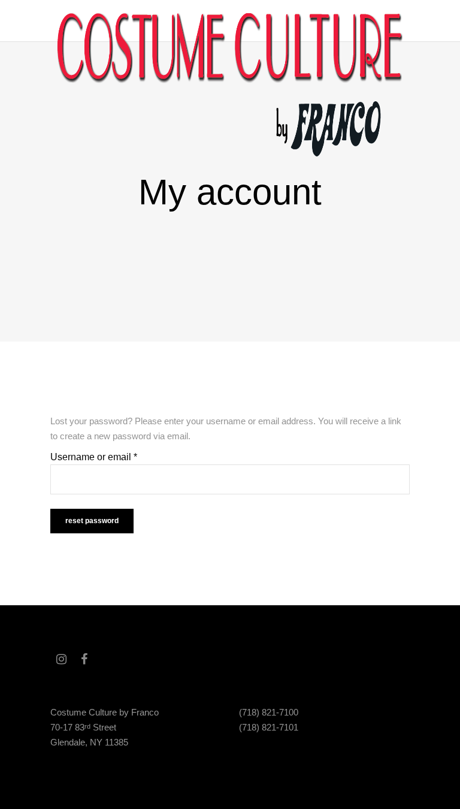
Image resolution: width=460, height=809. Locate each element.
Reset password (92, 521)
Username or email (93, 457)
